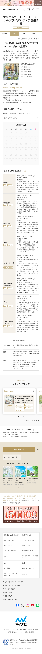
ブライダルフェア (13, 500)
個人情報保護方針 (13, 632)
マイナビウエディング (9, 496)
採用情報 (31, 632)
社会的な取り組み (33, 629)
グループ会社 (24, 632)
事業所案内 (23, 629)
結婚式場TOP (21, 496)
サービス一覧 (14, 629)
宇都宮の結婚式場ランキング (14, 498)
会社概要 (6, 629)
